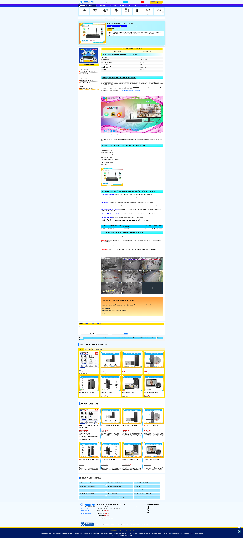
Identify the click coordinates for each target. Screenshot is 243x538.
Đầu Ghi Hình (86, 18)
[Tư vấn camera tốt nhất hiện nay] (163, 12)
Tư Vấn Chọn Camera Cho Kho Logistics (87, 71)
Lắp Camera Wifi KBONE (188, 533)
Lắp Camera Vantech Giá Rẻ (45, 533)
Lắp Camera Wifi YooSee (177, 533)
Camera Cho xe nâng (84, 69)
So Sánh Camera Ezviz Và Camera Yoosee (87, 486)
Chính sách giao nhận (85, 510)
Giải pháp (122, 5)
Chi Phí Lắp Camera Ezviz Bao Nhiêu (86, 482)
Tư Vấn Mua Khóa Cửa (198, 533)
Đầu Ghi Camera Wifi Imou (95, 18)
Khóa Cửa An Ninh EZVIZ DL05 (149, 369)
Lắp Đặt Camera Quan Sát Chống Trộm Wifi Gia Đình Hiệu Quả (127, 337)
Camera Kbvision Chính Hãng (68, 533)
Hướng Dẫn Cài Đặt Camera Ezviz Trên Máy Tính (142, 493)
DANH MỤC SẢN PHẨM (86, 5)
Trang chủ (81, 18)
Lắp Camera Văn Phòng (132, 533)
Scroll (239, 531)
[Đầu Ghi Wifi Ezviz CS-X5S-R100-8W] (93, 33)
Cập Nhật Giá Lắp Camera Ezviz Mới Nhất (141, 482)
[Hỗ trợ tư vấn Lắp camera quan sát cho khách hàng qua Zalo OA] (239, 527)
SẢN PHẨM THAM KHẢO (97, 349)
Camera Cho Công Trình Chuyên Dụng (87, 80)
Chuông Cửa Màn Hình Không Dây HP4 (151, 392)
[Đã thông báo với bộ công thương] (87, 524)
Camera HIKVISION (78, 533)
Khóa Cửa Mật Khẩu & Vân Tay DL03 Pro (108, 369)
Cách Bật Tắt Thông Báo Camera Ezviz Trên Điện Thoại (116, 489)
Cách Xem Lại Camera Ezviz (112, 493)
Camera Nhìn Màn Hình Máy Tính (86, 82)
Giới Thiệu (102, 5)
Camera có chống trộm (84, 78)
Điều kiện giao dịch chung (86, 513)
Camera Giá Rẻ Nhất (84, 73)
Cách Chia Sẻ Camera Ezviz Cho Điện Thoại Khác (142, 497)
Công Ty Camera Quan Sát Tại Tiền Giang (91, 337)
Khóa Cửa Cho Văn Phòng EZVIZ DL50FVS (86, 392)
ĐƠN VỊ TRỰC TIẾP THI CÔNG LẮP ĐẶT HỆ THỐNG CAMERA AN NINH (121, 530)
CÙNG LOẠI (81, 349)
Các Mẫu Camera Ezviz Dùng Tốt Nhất (140, 486)
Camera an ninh (87, 533)
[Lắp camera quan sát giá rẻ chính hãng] (96, 5)
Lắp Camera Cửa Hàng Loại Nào (120, 533)
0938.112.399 (156, 2)
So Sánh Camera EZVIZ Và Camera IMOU (114, 486)
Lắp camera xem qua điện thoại (106, 533)
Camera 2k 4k (88, 349)
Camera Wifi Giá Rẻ (167, 533)
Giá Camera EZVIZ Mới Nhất (85, 489)
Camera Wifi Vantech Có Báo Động (86, 88)
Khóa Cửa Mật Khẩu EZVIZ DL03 (128, 369)
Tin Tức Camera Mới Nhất (90, 478)
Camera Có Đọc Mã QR (84, 66)
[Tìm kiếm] (125, 2)
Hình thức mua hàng (85, 508)
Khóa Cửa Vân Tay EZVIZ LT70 (106, 392)
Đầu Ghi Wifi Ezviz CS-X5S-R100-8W (108, 18)
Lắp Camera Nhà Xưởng (143, 533)
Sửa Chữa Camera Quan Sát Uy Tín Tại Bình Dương (147, 337)
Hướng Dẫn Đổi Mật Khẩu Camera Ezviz (141, 489)
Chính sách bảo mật (85, 512)
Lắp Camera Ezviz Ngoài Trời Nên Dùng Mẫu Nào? (115, 482)
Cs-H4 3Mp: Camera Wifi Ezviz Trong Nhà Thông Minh (116, 497)
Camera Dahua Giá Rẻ (56, 533)
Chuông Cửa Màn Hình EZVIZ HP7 (128, 392)
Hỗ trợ (130, 5)
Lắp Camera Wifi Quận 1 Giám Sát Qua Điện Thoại (107, 337)
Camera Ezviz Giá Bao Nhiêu (85, 497)
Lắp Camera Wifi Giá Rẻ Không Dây (155, 533)
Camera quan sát (111, 5)
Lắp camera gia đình (95, 533)
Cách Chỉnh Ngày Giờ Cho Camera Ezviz (87, 493)
